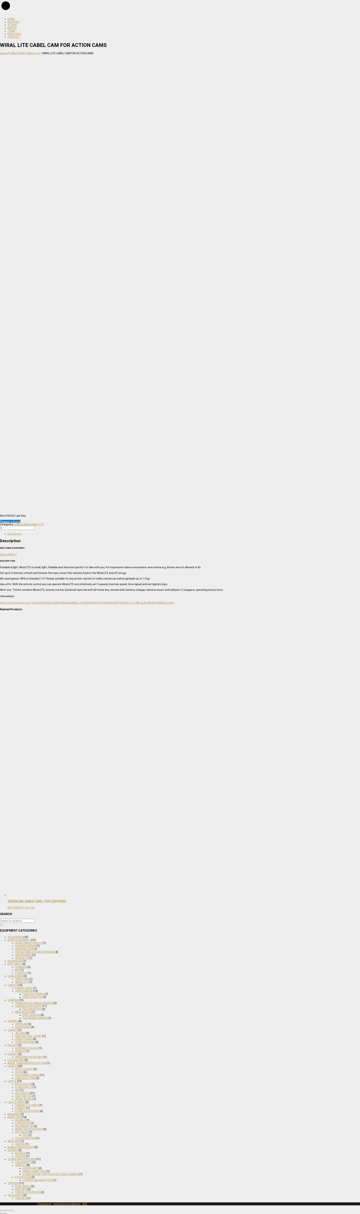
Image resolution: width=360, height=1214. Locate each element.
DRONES (13, 1054)
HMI (17, 1090)
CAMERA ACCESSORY (28, 1006)
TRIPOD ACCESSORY (27, 1192)
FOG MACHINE (16, 1060)
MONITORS (14, 1117)
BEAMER (20, 1120)
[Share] (5, 1210)
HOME (11, 18)
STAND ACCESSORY (27, 1111)
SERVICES (14, 21)
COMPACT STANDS (26, 1105)
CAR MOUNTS (23, 1162)
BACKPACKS (15, 961)
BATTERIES (14, 964)
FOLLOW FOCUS (31, 1009)
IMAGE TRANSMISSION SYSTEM (27, 1063)
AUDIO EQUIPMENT (19, 940)
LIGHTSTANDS (16, 1102)
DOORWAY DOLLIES (26, 1048)
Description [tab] (14, 533)
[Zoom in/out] (12, 1210)
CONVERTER (22, 1123)
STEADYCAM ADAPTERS (37, 1180)
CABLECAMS (17, 53)
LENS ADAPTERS (25, 1078)
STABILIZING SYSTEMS (21, 1159)
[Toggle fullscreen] (8, 1210)
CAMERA (13, 1000)
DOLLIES (12, 1045)
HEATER (20, 1144)
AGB (84, 1203)
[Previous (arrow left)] (1, 1213)
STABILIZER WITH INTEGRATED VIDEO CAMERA (50, 1174)
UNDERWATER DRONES (29, 1057)
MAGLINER (14, 1114)
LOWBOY (20, 1108)
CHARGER (21, 967)
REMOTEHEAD (23, 1039)
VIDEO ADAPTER (32, 997)
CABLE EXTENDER (33, 994)
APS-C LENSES (24, 1069)
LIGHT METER (23, 1096)
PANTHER (21, 1189)
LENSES (12, 1066)
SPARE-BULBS (23, 1099)
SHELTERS (14, 1141)
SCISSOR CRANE (25, 1042)
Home (3, 53)
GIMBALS (20, 1165)
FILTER (19, 1072)
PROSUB (20, 1051)
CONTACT (14, 36)
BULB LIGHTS (23, 1084)
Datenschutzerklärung (66, 1203)
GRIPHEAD (21, 1024)
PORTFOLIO (14, 33)
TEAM (11, 30)
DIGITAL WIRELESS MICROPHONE (34, 952)
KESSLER (20, 1153)
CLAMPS (13, 1021)
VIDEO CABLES (23, 991)
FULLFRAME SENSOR (34, 1018)
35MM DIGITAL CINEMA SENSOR (34, 1003)
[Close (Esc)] (1, 1210)
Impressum (45, 1203)
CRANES (12, 1030)
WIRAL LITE (33, 53)
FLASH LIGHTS (23, 1087)
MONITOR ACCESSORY (29, 1129)
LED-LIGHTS (22, 1093)
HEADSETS (21, 958)
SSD (25, 1135)
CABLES (12, 985)
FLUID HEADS (22, 1186)
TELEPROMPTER (25, 1138)
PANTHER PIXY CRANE (28, 1036)
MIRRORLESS (23, 1012)
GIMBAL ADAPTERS (34, 1171)
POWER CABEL (23, 988)
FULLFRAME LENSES (27, 1075)
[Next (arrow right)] (5, 1213)
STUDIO (12, 24)
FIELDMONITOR (24, 1126)
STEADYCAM (23, 1177)
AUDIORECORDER (25, 946)
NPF (17, 970)
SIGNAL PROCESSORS (21, 1147)
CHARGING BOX (24, 949)
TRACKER (21, 1198)
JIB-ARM (20, 1033)
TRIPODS (13, 1183)
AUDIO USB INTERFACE (28, 943)
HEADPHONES (23, 955)
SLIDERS (13, 1150)
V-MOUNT (21, 973)
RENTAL (12, 27)
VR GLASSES (15, 1195)
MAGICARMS (22, 1027)
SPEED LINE (22, 979)
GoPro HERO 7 (8, 554)
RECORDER (21, 1132)
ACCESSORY (15, 937)
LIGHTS (12, 1081)
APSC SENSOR (31, 1015)
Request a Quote (10, 521)
